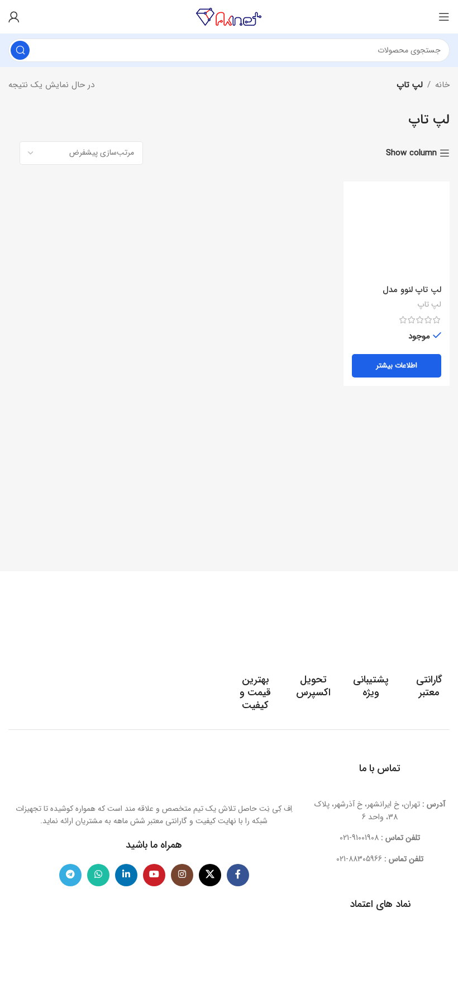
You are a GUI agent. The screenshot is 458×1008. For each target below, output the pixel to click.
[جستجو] (20, 50)
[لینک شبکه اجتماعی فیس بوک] (238, 875)
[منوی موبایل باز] (444, 17)
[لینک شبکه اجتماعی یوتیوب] (154, 875)
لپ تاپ (429, 304)
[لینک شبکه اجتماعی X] (210, 875)
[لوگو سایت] (229, 16)
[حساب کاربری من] (14, 17)
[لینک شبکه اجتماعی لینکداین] (126, 875)
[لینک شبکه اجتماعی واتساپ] (98, 875)
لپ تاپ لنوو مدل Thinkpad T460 (412, 295)
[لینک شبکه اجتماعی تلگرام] (70, 875)
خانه (442, 85)
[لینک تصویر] (154, 771)
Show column (411, 153)
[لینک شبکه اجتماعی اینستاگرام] (182, 875)
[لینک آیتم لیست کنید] (380, 838)
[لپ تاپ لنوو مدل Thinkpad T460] (396, 234)
